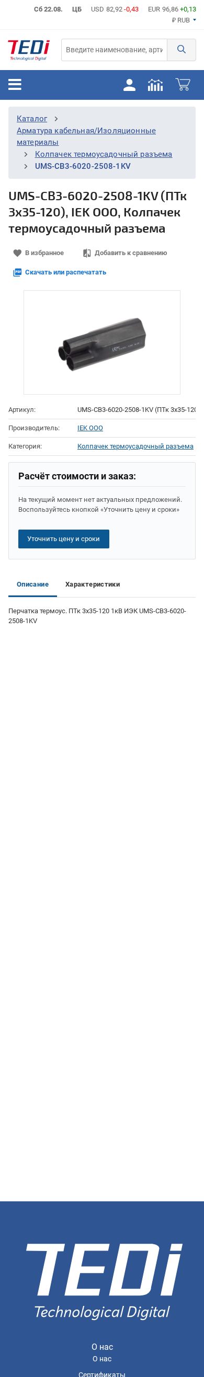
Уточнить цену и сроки (63, 539)
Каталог (32, 118)
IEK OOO (90, 428)
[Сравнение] (155, 85)
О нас (102, 1359)
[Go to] (28, 50)
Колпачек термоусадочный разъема (104, 154)
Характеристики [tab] (92, 584)
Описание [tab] (33, 584)
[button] (181, 50)
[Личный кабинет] (129, 85)
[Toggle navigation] (15, 85)
